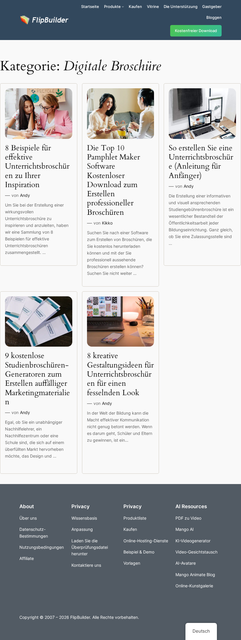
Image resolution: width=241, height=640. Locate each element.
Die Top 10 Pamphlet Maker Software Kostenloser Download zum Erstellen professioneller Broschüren (113, 180)
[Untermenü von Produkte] (123, 6)
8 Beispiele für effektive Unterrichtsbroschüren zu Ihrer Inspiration (37, 166)
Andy (25, 195)
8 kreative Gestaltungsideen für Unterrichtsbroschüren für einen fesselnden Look (120, 374)
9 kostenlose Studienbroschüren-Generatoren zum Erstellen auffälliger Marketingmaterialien (37, 378)
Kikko (107, 222)
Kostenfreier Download (196, 31)
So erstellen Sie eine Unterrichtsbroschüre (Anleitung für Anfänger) (201, 161)
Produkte (112, 6)
